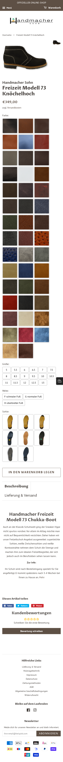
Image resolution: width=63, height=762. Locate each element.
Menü (9, 7)
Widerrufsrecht (31, 695)
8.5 (15, 376)
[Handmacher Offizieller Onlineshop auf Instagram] (35, 710)
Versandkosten (14, 107)
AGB (31, 687)
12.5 (33, 382)
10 (42, 376)
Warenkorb (54, 7)
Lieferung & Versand (21, 495)
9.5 (33, 376)
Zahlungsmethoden (31, 683)
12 (24, 382)
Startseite (6, 35)
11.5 (15, 382)
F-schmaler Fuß (12, 396)
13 (43, 382)
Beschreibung (16, 486)
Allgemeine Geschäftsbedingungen (31, 691)
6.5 (33, 369)
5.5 (15, 369)
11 (6, 382)
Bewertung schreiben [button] (31, 631)
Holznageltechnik (31, 670)
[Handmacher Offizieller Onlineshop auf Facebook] (28, 710)
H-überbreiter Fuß (13, 402)
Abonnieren (48, 733)
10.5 (51, 376)
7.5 (51, 369)
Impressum (31, 675)
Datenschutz (31, 679)
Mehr (41, 577)
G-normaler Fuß (33, 396)
